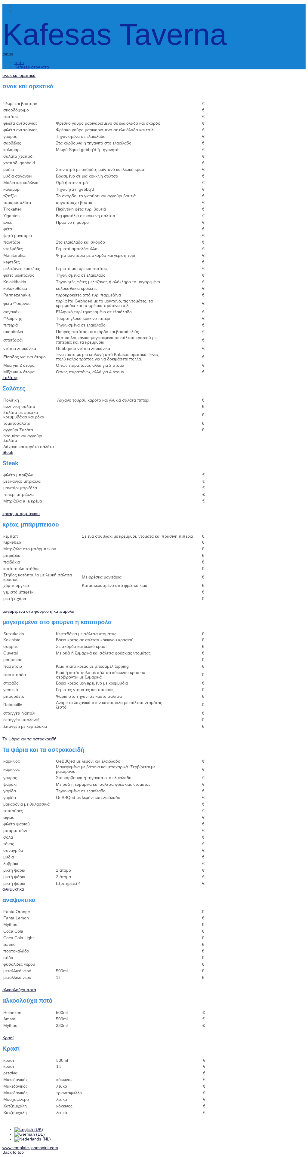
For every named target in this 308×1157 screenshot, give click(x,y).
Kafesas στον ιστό (31, 67)
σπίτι (19, 62)
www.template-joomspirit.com (30, 1148)
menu (7, 54)
